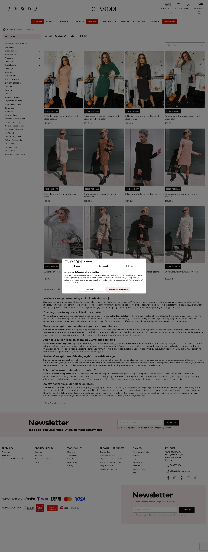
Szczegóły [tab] (104, 266)
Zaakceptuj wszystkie (118, 289)
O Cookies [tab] (131, 266)
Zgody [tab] (77, 266)
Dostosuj (89, 289)
